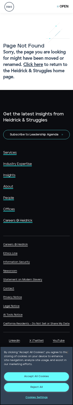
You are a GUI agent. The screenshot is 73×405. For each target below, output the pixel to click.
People (8, 197)
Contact (8, 288)
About (8, 186)
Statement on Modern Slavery (22, 279)
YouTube (59, 340)
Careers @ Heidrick (17, 220)
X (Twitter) (36, 340)
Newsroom (10, 271)
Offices (9, 209)
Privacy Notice (12, 297)
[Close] (67, 352)
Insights (9, 175)
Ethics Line (10, 253)
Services (10, 152)
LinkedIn (14, 340)
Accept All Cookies (36, 376)
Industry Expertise (17, 164)
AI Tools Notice (13, 314)
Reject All (36, 387)
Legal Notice (11, 306)
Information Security (16, 262)
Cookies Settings (37, 397)
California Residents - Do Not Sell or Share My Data (36, 323)
